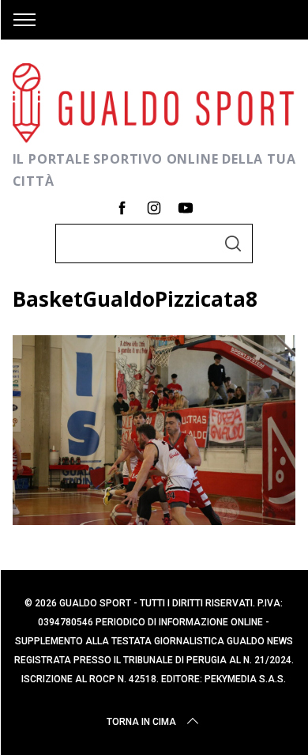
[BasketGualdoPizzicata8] (154, 519)
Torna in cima (141, 721)
